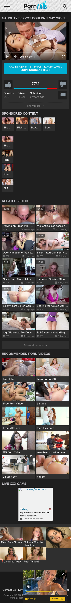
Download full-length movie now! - (35, 68)
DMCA (22, 589)
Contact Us (9, 589)
